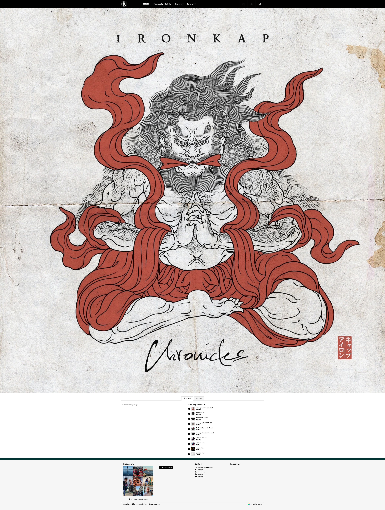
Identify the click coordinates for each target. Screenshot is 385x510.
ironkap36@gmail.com (205, 467)
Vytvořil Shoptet (256, 504)
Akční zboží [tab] (187, 398)
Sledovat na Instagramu (139, 499)
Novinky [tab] (199, 398)
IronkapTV (201, 477)
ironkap (200, 470)
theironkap (201, 472)
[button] (29, 200)
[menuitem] (146, 4)
